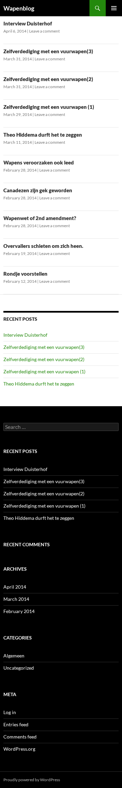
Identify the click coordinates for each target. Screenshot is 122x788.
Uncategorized (18, 668)
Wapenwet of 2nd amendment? (39, 218)
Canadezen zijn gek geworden (37, 190)
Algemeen (13, 655)
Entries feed (15, 724)
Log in (9, 712)
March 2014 (16, 599)
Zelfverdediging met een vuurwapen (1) (48, 107)
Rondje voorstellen (25, 274)
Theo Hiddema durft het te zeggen (42, 135)
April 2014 (14, 587)
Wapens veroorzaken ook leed (38, 162)
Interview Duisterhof (27, 23)
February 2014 (19, 611)
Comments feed (20, 737)
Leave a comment (44, 31)
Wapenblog (18, 8)
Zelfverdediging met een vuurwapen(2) (48, 79)
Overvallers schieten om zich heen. (43, 246)
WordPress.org (19, 749)
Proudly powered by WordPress (31, 779)
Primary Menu (114, 8)
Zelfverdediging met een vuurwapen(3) (48, 51)
